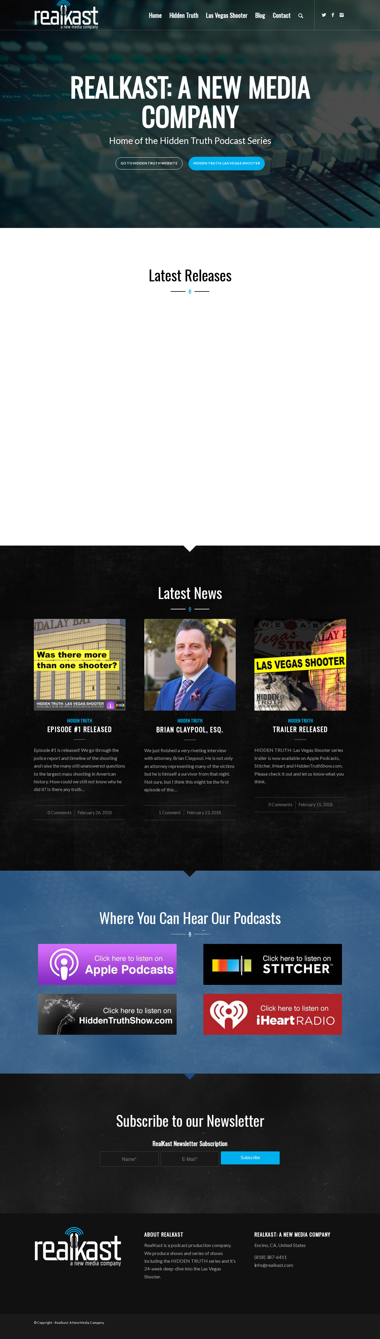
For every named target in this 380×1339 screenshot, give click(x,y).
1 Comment (170, 812)
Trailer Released (300, 729)
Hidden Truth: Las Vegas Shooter (226, 163)
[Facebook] (332, 14)
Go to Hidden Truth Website (149, 163)
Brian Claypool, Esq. (189, 729)
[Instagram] (341, 14)
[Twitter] (323, 14)
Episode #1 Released (80, 729)
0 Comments (60, 812)
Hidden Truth (79, 720)
